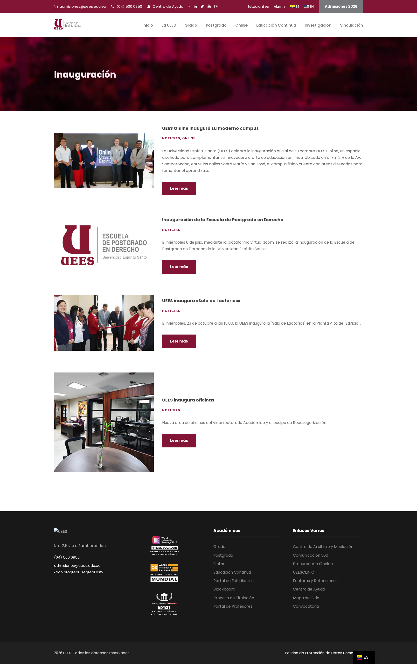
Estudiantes (258, 6)
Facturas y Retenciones (315, 581)
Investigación (318, 25)
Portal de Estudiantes (233, 581)
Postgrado (216, 25)
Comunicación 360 (310, 555)
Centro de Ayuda (167, 6)
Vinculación (351, 25)
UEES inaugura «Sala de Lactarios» (201, 301)
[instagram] (215, 6)
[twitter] (202, 6)
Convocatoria (306, 606)
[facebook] (189, 6)
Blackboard (224, 589)
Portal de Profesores (232, 606)
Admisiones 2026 (341, 6)
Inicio (148, 25)
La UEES (169, 25)
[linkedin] (195, 6)
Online (241, 25)
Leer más (179, 188)
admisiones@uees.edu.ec (77, 565)
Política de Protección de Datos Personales (324, 652)
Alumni (279, 6)
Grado (191, 25)
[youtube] (209, 6)
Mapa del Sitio (306, 598)
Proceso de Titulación (233, 598)
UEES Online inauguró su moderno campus (210, 128)
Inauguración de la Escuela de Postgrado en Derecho (222, 220)
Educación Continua (276, 25)
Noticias (171, 138)
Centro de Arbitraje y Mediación (323, 546)
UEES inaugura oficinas (188, 400)
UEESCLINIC (303, 572)
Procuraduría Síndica (313, 564)
